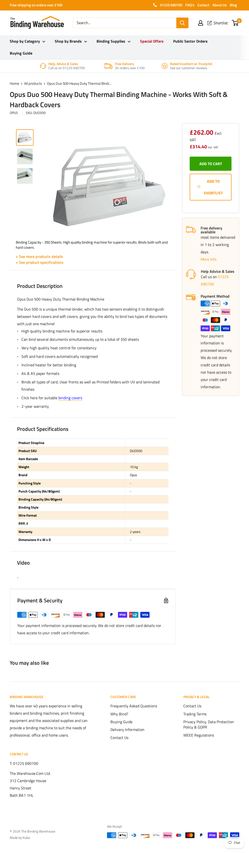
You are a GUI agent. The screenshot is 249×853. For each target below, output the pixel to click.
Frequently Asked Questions (133, 706)
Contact (203, 5)
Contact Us (119, 737)
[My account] (200, 23)
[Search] (182, 23)
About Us (220, 5)
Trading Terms (194, 714)
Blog (233, 5)
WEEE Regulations (198, 735)
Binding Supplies (111, 41)
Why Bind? (119, 714)
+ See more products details (39, 256)
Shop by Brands (68, 41)
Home (14, 83)
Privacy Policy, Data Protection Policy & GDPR (208, 724)
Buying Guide (21, 53)
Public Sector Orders (190, 41)
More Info (208, 259)
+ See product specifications (39, 262)
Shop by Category (25, 41)
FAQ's (189, 5)
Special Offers (152, 41)
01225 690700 (170, 5)
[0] (235, 23)
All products (33, 83)
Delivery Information (127, 729)
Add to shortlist (213, 187)
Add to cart (210, 164)
